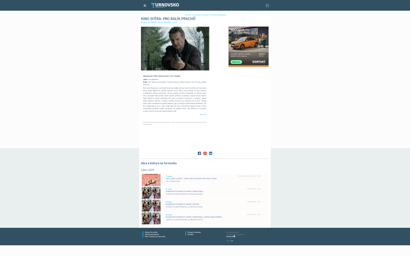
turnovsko (188, 15)
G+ (205, 153)
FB (199, 153)
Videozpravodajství (152, 234)
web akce (203, 114)
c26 (232, 241)
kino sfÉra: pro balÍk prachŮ (218, 15)
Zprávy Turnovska (151, 232)
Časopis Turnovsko (194, 232)
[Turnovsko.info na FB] (267, 6)
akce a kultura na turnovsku (200, 15)
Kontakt (190, 234)
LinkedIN (210, 153)
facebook (230, 236)
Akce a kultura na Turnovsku (155, 236)
